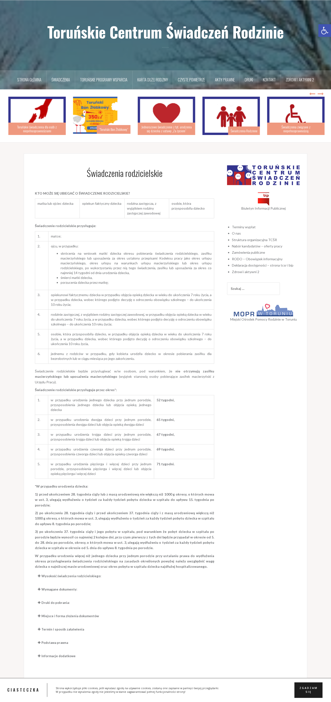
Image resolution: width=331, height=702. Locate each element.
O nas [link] (236, 233)
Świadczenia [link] (60, 80)
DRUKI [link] (249, 80)
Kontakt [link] (269, 80)
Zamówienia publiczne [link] (248, 252)
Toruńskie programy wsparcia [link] (103, 80)
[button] (124, 576)
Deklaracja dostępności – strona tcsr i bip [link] (262, 265)
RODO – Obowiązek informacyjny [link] (257, 259)
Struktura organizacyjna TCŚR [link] (254, 240)
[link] (324, 30)
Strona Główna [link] (29, 80)
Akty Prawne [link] (225, 80)
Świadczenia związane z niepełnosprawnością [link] (294, 128)
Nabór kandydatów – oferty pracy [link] (257, 246)
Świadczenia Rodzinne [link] (242, 130)
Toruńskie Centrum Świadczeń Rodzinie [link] (165, 32)
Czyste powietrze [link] (191, 80)
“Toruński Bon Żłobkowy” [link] (112, 129)
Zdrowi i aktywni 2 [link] (300, 80)
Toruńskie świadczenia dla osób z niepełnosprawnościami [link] (36, 128)
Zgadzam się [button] (308, 690)
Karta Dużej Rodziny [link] (152, 80)
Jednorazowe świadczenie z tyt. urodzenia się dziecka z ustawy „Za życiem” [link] (165, 128)
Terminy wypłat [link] (244, 227)
